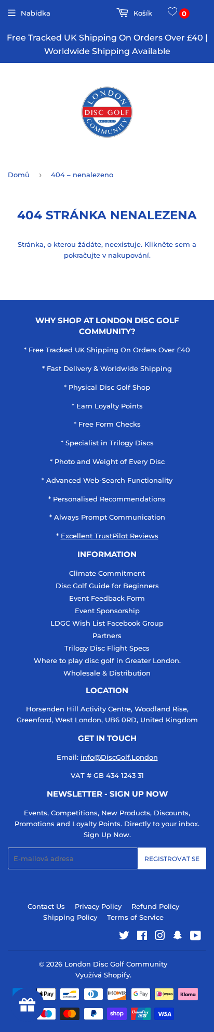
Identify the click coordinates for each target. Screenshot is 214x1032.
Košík (141, 13)
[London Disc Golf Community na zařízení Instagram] (160, 937)
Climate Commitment (107, 573)
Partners (107, 635)
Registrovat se (171, 859)
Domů (19, 174)
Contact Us (46, 906)
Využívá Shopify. (103, 975)
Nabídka (35, 13)
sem (182, 244)
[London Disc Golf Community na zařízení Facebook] (142, 937)
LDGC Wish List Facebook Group (107, 623)
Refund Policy (155, 906)
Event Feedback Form (107, 598)
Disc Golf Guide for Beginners (107, 585)
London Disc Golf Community (115, 964)
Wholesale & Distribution (107, 673)
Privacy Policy (98, 906)
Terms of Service (135, 917)
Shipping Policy (70, 917)
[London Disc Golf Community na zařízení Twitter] (124, 937)
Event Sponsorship (107, 610)
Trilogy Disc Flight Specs (107, 648)
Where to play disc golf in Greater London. (107, 660)
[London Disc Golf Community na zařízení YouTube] (195, 937)
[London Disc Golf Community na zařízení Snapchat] (177, 937)
